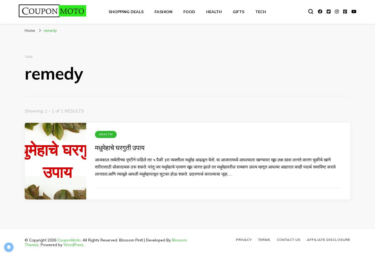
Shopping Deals (126, 11)
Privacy (244, 240)
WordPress (73, 244)
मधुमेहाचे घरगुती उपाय (119, 148)
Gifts (238, 11)
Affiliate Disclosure (328, 240)
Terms (264, 240)
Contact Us (289, 240)
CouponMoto (69, 240)
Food (189, 11)
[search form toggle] (310, 11)
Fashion (163, 11)
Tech (260, 11)
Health (214, 11)
